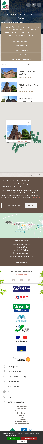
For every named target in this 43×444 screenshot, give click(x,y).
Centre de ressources (15, 371)
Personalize (22, 441)
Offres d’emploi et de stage (17, 376)
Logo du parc (21, 417)
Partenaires (21, 409)
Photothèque (21, 419)
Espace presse (13, 366)
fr (33, 5)
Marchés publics (13, 382)
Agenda (10, 392)
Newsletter (21, 413)
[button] (40, 142)
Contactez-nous (21, 262)
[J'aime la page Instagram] (29, 280)
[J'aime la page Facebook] (21, 280)
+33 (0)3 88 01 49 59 (23, 253)
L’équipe (10, 397)
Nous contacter (21, 406)
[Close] (28, 122)
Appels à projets (13, 387)
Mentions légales (21, 421)
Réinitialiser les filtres (36, 64)
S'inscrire (31, 205)
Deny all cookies (30, 438)
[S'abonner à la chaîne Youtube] (14, 280)
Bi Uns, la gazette (21, 411)
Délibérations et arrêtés (16, 402)
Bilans (21, 415)
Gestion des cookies (21, 423)
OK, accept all (14, 438)
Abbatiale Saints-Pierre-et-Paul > (18, 141)
